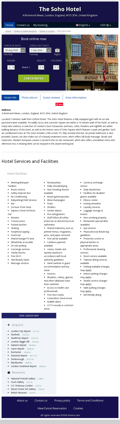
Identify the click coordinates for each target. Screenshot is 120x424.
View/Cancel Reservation (51, 408)
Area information (75, 97)
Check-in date (12, 45)
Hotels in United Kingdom (25, 31)
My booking (40, 25)
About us (22, 400)
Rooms (11, 60)
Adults (41, 60)
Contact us (23, 25)
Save (60, 104)
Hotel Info (10, 97)
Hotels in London (47, 31)
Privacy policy (62, 400)
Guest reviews (51, 97)
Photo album (30, 97)
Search (8, 31)
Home (9, 25)
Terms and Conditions (90, 400)
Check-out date (39, 45)
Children (56, 60)
